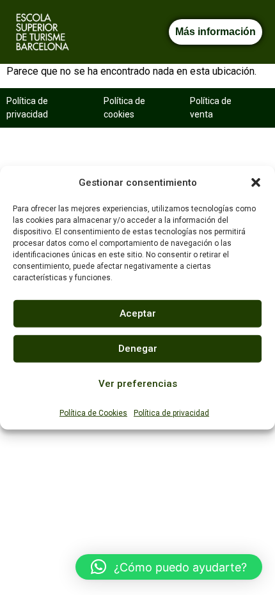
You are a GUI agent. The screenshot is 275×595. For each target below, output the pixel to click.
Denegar (137, 348)
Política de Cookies (93, 412)
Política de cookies (124, 107)
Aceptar (138, 313)
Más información (215, 31)
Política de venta (211, 107)
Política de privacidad (171, 412)
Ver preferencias (137, 383)
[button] (255, 182)
